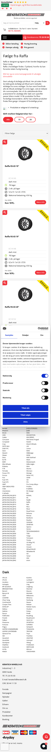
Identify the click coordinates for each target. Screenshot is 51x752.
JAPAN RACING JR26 (9, 524)
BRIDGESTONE (7, 589)
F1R (3, 469)
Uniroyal (29, 640)
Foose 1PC (6, 473)
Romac (28, 516)
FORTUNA (5, 616)
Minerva (29, 598)
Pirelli (28, 613)
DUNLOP (5, 607)
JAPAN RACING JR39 (9, 554)
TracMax (29, 636)
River (28, 509)
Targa (28, 536)
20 (31, 119)
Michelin (29, 593)
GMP (4, 484)
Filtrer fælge (10, 133)
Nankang (29, 600)
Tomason (29, 538)
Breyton (5, 431)
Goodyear (5, 642)
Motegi (28, 473)
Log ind (5, 5)
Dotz (4, 457)
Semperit (29, 627)
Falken (4, 620)
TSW (28, 533)
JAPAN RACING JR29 (9, 529)
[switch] (45, 383)
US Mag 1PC (30, 542)
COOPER (5, 598)
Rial (27, 504)
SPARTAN (29, 524)
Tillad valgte (25, 415)
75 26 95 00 (10, 676)
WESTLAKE (30, 647)
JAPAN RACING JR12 (9, 500)
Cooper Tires (6, 604)
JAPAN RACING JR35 (9, 545)
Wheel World (30, 549)
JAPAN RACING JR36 (9, 547)
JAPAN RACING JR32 (9, 538)
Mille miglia (30, 464)
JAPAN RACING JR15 (9, 504)
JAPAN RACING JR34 (9, 542)
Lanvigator (30, 582)
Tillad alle (25, 408)
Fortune (5, 625)
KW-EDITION (30, 435)
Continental (6, 602)
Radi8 (28, 500)
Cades (4, 437)
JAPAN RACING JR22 (9, 518)
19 (19, 119)
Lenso (28, 448)
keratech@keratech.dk (17, 679)
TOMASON (30, 629)
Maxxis (28, 591)
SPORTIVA (30, 622)
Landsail (29, 580)
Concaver (5, 439)
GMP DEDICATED (8, 486)
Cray (4, 444)
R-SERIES (29, 489)
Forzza (4, 475)
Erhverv (5, 704)
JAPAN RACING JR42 (9, 560)
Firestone (5, 622)
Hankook (5, 647)
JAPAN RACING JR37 (9, 549)
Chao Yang (6, 600)
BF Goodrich (6, 587)
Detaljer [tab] (25, 335)
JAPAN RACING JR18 (9, 509)
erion (28, 560)
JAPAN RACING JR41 (9, 558)
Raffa (28, 502)
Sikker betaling (12, 44)
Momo (28, 469)
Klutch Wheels (31, 444)
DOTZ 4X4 (5, 446)
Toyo (28, 633)
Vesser (28, 545)
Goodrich (5, 638)
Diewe (4, 455)
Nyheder (5, 697)
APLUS (4, 578)
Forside (5, 689)
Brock (4, 433)
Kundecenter (7, 715)
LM (27, 446)
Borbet (4, 428)
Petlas (28, 611)
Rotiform (29, 518)
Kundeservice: (38, 37)
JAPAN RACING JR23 (9, 520)
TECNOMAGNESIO (32, 531)
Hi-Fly (4, 649)
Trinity (28, 540)
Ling (27, 584)
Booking (5, 719)
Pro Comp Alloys (32, 484)
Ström (28, 529)
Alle (8, 119)
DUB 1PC (5, 448)
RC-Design (30, 491)
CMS (4, 435)
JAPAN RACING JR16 (9, 507)
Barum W (5, 593)
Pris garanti (29, 47)
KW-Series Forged (32, 439)
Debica (4, 609)
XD (27, 554)
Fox (3, 477)
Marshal (29, 589)
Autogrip (5, 584)
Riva (27, 507)
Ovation (29, 609)
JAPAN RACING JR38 (9, 551)
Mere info (40, 202)
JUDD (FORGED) (31, 428)
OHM (28, 477)
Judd (28, 431)
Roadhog (29, 616)
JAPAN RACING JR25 (9, 522)
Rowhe (28, 520)
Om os (5, 708)
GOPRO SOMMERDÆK (10, 629)
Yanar (28, 556)
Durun (4, 613)
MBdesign (29, 453)
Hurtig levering (30, 44)
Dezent (4, 453)
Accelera (5, 582)
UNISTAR (29, 638)
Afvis (25, 422)
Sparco (28, 527)
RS (27, 498)
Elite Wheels (6, 464)
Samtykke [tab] (9, 335)
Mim (28, 466)
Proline (28, 486)
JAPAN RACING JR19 (9, 511)
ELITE (4, 460)
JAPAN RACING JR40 (9, 556)
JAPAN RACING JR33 (9, 540)
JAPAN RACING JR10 (9, 495)
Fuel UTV (5, 482)
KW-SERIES (30, 437)
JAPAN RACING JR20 (9, 513)
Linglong (29, 587)
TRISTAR (29, 631)
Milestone (29, 595)
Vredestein (30, 645)
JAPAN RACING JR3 (8, 531)
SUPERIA (29, 625)
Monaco (29, 471)
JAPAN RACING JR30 (9, 533)
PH (27, 482)
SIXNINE (29, 522)
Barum (4, 591)
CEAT (4, 595)
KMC (28, 433)
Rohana (29, 513)
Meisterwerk (30, 462)
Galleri (5, 700)
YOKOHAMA (30, 651)
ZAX (27, 558)
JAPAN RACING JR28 (9, 527)
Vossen (29, 547)
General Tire (6, 633)
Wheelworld (30, 551)
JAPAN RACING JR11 (9, 498)
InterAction (6, 491)
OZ (27, 480)
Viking (28, 642)
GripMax (5, 645)
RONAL (29, 495)
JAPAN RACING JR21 (9, 516)
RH (27, 493)
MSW (28, 455)
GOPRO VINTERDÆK (9, 631)
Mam (28, 460)
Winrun (29, 649)
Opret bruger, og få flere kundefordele (26, 5)
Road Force (30, 511)
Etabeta (5, 466)
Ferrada (5, 471)
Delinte (4, 611)
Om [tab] (41, 335)
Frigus (4, 627)
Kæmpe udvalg (12, 47)
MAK (28, 451)
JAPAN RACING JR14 (9, 502)
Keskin (28, 442)
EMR (4, 462)
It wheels (5, 493)
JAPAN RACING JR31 (9, 536)
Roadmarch (30, 618)
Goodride (5, 640)
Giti (3, 636)
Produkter (6, 712)
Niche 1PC (30, 475)
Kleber (4, 651)
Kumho (29, 578)
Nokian (29, 604)
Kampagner (7, 693)
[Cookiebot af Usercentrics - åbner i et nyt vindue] (38, 328)
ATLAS (4, 580)
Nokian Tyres (31, 607)
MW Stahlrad (31, 457)
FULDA (4, 618)
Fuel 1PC (5, 480)
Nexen (28, 602)
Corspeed (5, 442)
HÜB (4, 489)
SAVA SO (29, 620)
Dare (4, 451)
